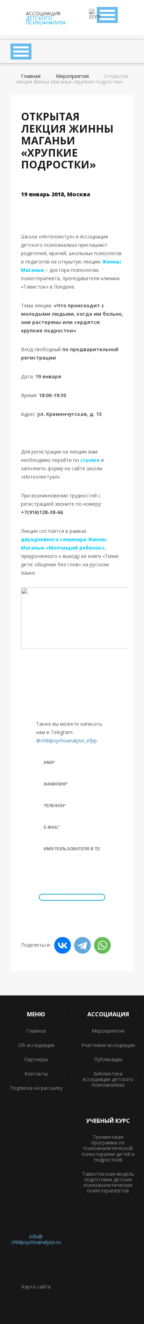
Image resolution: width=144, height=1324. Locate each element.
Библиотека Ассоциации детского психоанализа (108, 1079)
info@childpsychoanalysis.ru (36, 1239)
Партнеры (36, 1059)
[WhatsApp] (102, 945)
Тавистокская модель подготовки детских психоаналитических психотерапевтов (108, 1182)
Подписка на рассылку (36, 1088)
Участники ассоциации (108, 1045)
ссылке (90, 460)
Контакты (36, 1073)
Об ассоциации (36, 1045)
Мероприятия (72, 76)
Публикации (108, 1059)
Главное (36, 1030)
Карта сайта (36, 1286)
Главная (31, 76)
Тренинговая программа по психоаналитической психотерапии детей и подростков (108, 1148)
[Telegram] (82, 945)
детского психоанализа (46, 17)
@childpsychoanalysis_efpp (66, 740)
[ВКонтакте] (62, 945)
